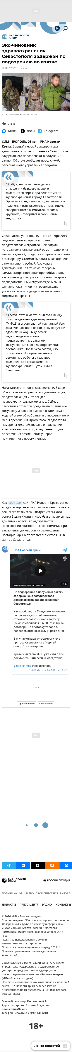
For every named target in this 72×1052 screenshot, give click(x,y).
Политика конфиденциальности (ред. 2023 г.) (31, 948)
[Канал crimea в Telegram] (9, 865)
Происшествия (26, 703)
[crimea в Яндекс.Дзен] (38, 865)
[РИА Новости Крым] (15, 36)
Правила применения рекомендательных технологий (29, 953)
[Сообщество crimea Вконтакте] (23, 865)
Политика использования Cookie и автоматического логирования (24, 942)
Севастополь (46, 703)
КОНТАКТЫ (63, 905)
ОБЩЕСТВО (26, 894)
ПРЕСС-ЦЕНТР (29, 905)
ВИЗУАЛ (65, 894)
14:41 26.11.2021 (9, 68)
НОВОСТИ (9, 905)
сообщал (15, 503)
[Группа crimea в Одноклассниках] (52, 865)
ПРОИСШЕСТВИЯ (47, 894)
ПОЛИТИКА (9, 894)
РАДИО (47, 905)
